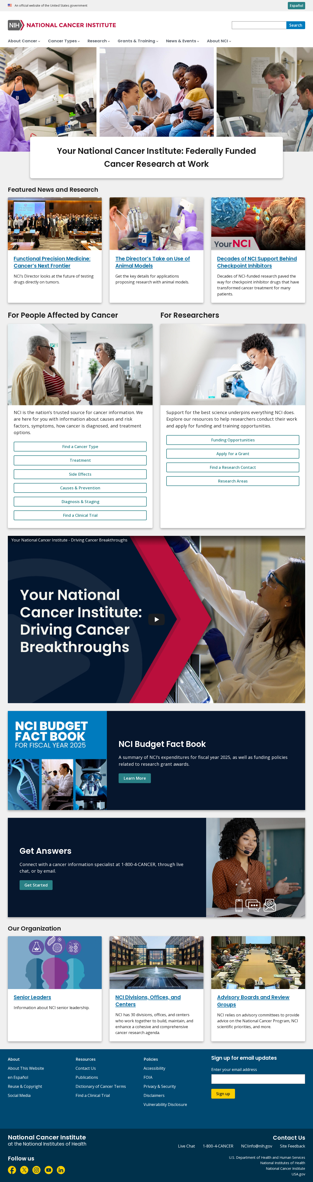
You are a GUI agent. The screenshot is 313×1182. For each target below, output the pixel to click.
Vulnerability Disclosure (165, 1104)
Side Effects (80, 474)
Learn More (134, 778)
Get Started (36, 885)
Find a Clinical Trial (80, 515)
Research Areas (233, 481)
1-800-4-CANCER (218, 1146)
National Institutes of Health (282, 1162)
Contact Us (86, 1068)
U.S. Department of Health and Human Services (267, 1157)
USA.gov (298, 1174)
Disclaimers (154, 1095)
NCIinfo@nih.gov (256, 1146)
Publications (87, 1077)
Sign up (223, 1093)
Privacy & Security (160, 1086)
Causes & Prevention (80, 488)
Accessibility (154, 1068)
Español (296, 5)
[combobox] (259, 25)
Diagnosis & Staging (80, 501)
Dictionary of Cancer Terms (101, 1086)
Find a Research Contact (233, 467)
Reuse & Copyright (25, 1086)
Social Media (19, 1095)
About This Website (26, 1068)
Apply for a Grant (232, 453)
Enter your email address (234, 1069)
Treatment (80, 460)
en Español (18, 1077)
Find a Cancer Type (80, 446)
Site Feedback (292, 1146)
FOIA (148, 1077)
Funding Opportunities (233, 440)
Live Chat (186, 1146)
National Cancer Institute (285, 1168)
